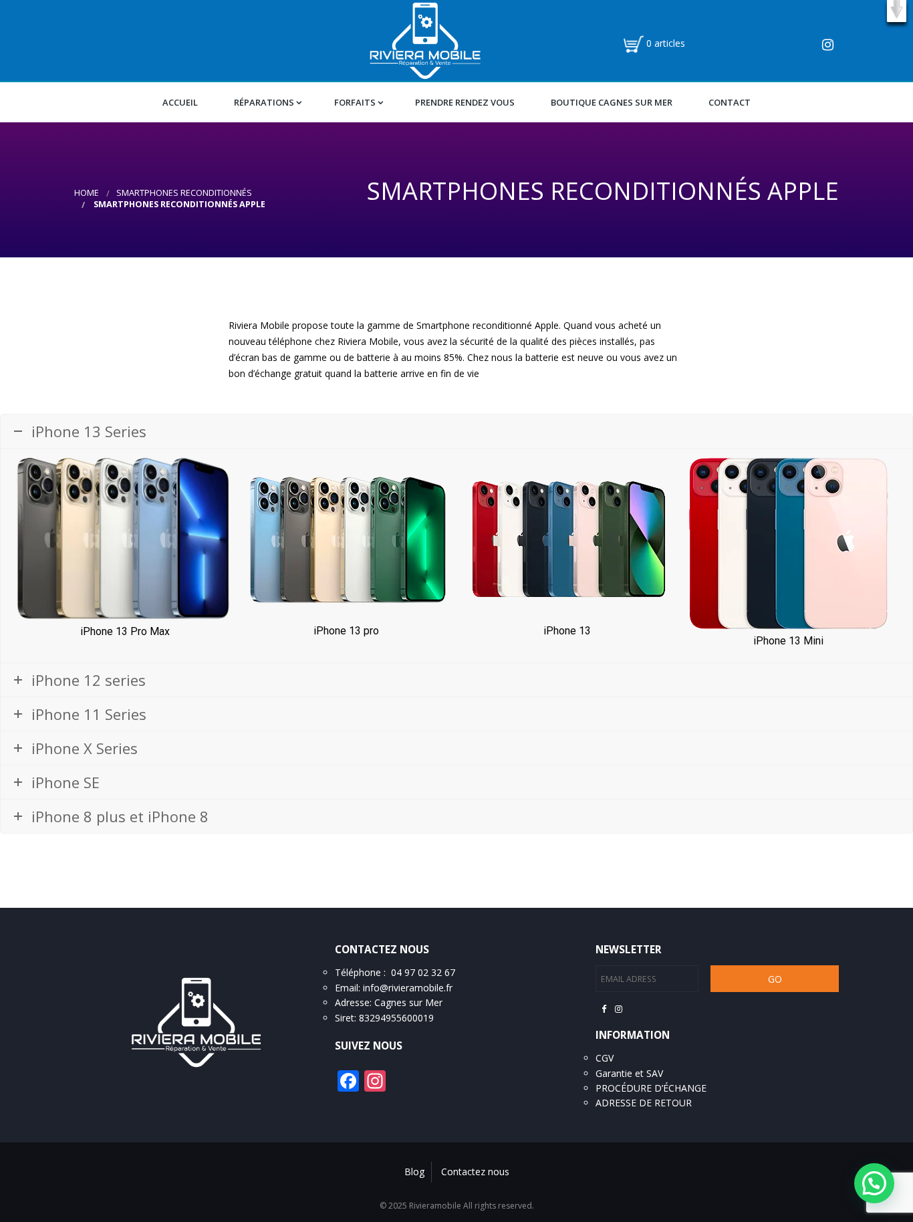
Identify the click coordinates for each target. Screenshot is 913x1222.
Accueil (180, 102)
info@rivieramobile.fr (407, 987)
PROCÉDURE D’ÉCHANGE (651, 1088)
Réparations (264, 102)
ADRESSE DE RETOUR (644, 1102)
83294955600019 (396, 1017)
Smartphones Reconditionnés (184, 193)
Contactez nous (475, 1171)
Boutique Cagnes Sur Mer (611, 102)
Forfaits (355, 102)
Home (86, 193)
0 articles (665, 43)
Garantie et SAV (629, 1073)
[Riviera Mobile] (425, 39)
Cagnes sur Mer (408, 1002)
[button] (896, 11)
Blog (414, 1171)
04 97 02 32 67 (423, 972)
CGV (605, 1058)
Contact (729, 102)
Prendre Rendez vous (465, 102)
